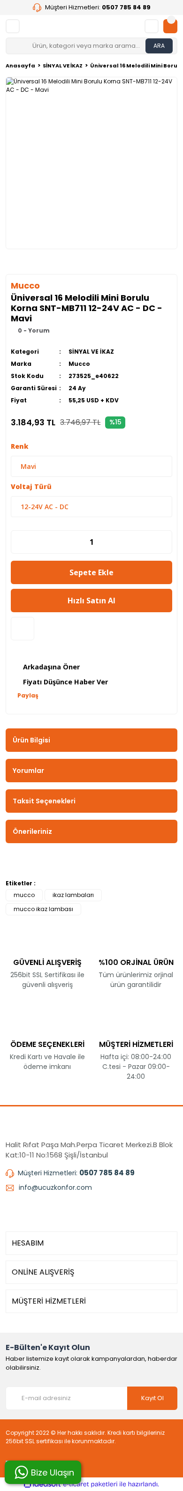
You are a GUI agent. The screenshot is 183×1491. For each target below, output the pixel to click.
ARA (159, 46)
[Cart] (170, 26)
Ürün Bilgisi (31, 740)
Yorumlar (28, 770)
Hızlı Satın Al (91, 600)
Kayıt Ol (152, 1398)
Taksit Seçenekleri (44, 801)
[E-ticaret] (90, 1484)
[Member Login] (152, 26)
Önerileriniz (32, 831)
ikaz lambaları (73, 895)
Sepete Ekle (91, 572)
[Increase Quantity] (167, 542)
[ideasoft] (42, 1484)
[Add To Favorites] (22, 628)
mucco (24, 895)
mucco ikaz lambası (43, 909)
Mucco (79, 364)
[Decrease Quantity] (16, 542)
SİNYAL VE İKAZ (91, 352)
